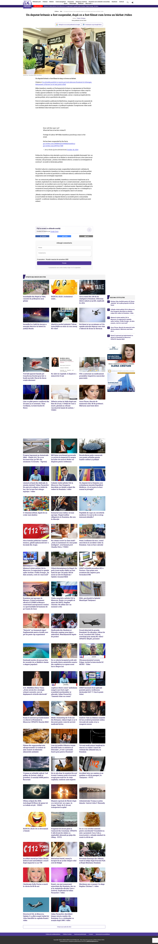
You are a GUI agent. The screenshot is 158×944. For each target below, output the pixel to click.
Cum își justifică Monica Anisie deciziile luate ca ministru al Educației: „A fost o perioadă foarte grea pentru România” (63, 748)
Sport (65, 3)
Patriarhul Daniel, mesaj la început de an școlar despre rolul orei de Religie (63, 860)
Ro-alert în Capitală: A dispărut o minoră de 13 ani (63, 375)
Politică (45, 1)
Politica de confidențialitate (53, 934)
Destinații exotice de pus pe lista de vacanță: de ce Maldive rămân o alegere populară (36, 662)
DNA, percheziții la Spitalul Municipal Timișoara (89, 599)
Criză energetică (61, 1)
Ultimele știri (37, 1)
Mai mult (89, 3)
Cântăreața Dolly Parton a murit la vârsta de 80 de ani (35, 885)
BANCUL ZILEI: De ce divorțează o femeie (35, 830)
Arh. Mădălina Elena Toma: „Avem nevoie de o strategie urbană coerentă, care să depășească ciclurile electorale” (35, 691)
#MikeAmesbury (69, 144)
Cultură (121, 1)
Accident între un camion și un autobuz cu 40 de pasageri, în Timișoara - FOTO (91, 775)
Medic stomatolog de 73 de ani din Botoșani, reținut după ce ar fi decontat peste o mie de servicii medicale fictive (64, 721)
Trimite (64, 263)
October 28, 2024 (72, 150)
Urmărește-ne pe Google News (93, 24)
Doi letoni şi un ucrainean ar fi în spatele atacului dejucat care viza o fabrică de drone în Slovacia (92, 326)
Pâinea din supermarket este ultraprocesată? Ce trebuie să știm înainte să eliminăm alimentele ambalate (34, 748)
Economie (71, 1)
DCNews (27, 4)
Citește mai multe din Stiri (64, 927)
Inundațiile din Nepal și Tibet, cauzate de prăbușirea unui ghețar (34, 298)
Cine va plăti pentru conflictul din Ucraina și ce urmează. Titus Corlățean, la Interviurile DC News (36, 404)
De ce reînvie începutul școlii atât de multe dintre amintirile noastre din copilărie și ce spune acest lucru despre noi (64, 663)
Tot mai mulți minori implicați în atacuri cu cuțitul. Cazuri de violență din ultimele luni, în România (92, 748)
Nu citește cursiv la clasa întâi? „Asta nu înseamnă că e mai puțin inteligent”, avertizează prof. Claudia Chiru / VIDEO (64, 543)
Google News (54, 231)
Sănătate (114, 1)
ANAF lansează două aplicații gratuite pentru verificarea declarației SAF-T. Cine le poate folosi (91, 691)
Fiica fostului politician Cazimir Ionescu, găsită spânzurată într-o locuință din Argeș (36, 542)
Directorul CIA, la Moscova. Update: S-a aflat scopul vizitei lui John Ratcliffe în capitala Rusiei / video (36, 917)
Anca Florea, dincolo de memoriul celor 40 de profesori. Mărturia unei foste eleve (91, 403)
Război (51, 1)
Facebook (43, 236)
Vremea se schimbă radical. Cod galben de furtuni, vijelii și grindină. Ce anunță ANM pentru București (36, 776)
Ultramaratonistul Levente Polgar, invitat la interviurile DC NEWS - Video (91, 662)
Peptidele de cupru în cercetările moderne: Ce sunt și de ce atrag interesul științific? (91, 515)
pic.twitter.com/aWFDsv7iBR (53, 146)
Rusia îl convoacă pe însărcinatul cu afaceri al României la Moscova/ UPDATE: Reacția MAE (36, 720)
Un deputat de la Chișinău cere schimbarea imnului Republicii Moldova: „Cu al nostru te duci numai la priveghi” (91, 486)
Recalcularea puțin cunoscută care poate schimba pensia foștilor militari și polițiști (90, 457)
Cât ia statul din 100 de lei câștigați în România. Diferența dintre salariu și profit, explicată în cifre (91, 299)
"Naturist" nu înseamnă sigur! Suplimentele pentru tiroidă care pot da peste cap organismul (35, 632)
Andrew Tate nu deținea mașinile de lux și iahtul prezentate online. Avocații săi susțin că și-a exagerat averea (92, 721)
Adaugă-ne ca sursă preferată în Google (69, 24)
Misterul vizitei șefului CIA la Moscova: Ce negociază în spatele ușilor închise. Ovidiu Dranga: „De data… (71, 6)
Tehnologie (72, 3)
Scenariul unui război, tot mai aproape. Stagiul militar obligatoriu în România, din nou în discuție (63, 516)
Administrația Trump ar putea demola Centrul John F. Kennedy (92, 802)
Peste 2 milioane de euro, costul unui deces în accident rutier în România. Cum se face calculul (91, 542)
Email (87, 236)
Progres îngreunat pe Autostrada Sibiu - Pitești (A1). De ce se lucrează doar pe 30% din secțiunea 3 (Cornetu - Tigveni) (35, 458)
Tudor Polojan (81, 18)
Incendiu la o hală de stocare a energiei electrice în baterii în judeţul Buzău (34, 326)
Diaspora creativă (81, 1)
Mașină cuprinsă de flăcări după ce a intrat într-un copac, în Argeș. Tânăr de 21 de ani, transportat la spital (63, 804)
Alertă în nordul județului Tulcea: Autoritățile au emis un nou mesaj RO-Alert (64, 326)
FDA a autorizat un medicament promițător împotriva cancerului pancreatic (91, 376)
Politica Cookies (67, 934)
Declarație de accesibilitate (103, 934)
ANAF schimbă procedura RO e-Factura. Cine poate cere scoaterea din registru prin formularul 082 (91, 571)
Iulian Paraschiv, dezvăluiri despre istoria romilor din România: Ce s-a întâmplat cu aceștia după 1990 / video (62, 917)
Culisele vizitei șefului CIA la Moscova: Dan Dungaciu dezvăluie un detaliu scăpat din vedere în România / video (63, 486)
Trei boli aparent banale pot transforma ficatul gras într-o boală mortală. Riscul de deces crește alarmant (34, 377)
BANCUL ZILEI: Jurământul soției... (62, 297)
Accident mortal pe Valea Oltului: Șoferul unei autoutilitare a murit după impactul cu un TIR (36, 860)
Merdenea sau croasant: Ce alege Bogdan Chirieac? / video (92, 885)
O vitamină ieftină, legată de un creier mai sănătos (35, 514)
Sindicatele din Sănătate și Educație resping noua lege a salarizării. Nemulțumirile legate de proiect (63, 633)
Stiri (61, 11)
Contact (91, 934)
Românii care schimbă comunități (99, 1)
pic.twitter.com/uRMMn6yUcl (53, 144)
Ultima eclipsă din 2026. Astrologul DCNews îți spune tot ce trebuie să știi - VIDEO (35, 803)
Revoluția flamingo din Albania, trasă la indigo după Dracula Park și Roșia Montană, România (92, 860)
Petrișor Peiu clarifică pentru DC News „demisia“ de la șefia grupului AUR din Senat (122, 303)
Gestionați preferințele (80, 934)
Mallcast (81, 3)
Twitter (66, 236)
